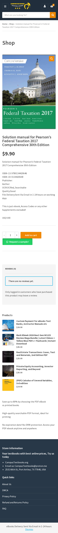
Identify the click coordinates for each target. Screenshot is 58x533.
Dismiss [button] (29, 529)
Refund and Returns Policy (15, 502)
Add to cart (31, 235)
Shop (11, 24)
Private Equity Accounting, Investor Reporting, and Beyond (34, 368)
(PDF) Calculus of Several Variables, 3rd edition (34, 382)
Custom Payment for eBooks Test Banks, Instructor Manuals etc (33, 322)
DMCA (5, 490)
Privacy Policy (9, 496)
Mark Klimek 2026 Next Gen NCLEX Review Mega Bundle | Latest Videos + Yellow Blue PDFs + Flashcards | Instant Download (36, 339)
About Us (6, 484)
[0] (51, 6)
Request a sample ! (19, 241)
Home (4, 24)
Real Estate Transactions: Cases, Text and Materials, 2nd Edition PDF (35, 353)
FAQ (4, 508)
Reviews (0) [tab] (10, 269)
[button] (51, 58)
